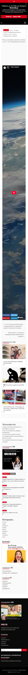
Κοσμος (4, 529)
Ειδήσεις (12, 473)
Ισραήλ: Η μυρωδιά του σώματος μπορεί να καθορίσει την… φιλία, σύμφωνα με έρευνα (13, 480)
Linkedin (15, 318)
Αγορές (4, 524)
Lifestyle (4, 477)
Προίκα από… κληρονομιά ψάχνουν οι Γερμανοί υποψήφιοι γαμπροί (12, 505)
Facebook (6, 315)
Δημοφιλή (6, 473)
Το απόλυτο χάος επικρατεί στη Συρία (11, 434)
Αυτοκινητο (5, 525)
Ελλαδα (4, 527)
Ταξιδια (4, 533)
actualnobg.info (6, 588)
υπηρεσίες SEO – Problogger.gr (9, 573)
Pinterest (6, 318)
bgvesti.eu (4, 586)
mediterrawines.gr (6, 583)
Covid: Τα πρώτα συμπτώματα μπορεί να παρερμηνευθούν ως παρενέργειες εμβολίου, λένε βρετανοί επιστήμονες (13, 326)
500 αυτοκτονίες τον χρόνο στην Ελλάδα (13, 385)
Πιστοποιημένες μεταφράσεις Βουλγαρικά (11, 660)
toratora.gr (4, 581)
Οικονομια (4, 531)
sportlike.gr (5, 584)
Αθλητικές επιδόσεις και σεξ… (10, 512)
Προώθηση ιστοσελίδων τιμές (8, 629)
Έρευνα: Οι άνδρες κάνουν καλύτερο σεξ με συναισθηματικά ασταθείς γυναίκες (13, 496)
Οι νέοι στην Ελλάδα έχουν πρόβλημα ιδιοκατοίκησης (13, 362)
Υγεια (3, 537)
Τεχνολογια (5, 535)
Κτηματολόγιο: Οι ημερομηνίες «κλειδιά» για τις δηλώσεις (13, 488)
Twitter (15, 315)
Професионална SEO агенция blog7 (10, 627)
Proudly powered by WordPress (10, 670)
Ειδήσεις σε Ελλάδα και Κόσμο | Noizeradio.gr (14, 6)
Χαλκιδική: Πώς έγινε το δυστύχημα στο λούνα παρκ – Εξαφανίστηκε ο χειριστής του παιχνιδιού (13, 408)
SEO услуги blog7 (6, 571)
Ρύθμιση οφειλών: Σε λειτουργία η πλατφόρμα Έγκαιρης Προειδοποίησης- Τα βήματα (14, 334)
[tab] (6, 474)
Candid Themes (16, 672)
